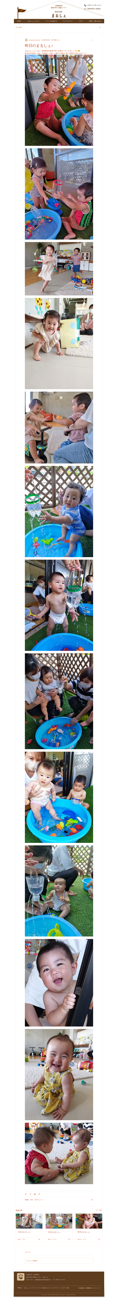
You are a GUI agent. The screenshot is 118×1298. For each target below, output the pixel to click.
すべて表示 (99, 1210)
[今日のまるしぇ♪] (29, 1221)
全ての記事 (19, 27)
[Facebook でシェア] (26, 1194)
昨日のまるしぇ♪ (84, 1232)
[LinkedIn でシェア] (35, 1194)
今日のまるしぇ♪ (24, 1232)
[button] (100, 27)
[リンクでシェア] (39, 1194)
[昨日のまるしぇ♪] (89, 1221)
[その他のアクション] (92, 40)
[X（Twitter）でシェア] (30, 1194)
